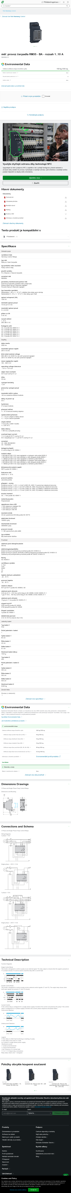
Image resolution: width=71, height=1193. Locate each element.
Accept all (33, 1189)
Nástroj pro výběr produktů (11, 1137)
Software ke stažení (8, 1134)
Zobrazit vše (13, 16)
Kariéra (4, 1151)
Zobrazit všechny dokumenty (13, 223)
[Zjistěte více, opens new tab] (35, 178)
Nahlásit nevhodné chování (10, 1156)
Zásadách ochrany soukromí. (43, 1107)
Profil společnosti (7, 1154)
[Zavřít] (35, 183)
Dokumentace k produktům (10, 1131)
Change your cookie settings (18, 1189)
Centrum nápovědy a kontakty (45, 1131)
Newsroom (5, 1162)
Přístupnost (5, 1159)
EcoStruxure (40, 1151)
